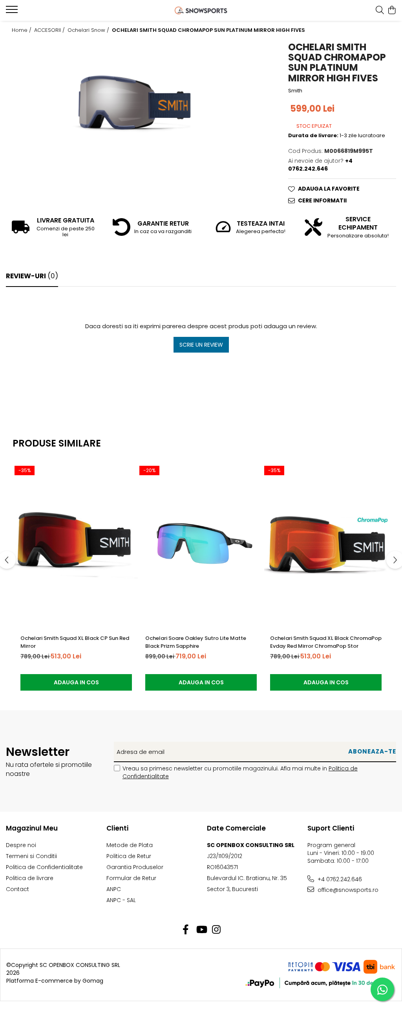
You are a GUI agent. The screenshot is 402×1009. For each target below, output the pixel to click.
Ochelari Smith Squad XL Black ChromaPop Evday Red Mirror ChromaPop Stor (326, 642)
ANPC (113, 889)
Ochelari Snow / (89, 30)
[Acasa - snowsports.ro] (201, 10)
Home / (22, 30)
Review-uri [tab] (32, 276)
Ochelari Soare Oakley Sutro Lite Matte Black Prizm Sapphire (195, 642)
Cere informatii (322, 200)
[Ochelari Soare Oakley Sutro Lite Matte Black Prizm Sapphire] (201, 545)
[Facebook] (186, 930)
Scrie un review (201, 345)
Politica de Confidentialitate (44, 867)
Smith (295, 90)
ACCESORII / (50, 30)
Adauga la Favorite (329, 189)
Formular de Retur (131, 878)
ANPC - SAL (121, 900)
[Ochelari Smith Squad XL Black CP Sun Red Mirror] (76, 545)
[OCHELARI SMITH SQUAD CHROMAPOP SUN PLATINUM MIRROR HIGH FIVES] (134, 103)
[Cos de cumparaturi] (392, 10)
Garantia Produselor (134, 867)
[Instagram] (216, 930)
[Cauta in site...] (380, 10)
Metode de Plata (129, 845)
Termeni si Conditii (31, 856)
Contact (17, 889)
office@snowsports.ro (347, 890)
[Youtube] (201, 930)
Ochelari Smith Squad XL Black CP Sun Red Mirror (74, 642)
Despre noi (21, 845)
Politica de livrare (29, 878)
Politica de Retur (128, 856)
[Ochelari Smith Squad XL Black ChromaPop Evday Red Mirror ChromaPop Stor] (325, 545)
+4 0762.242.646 (339, 879)
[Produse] (13, 12)
